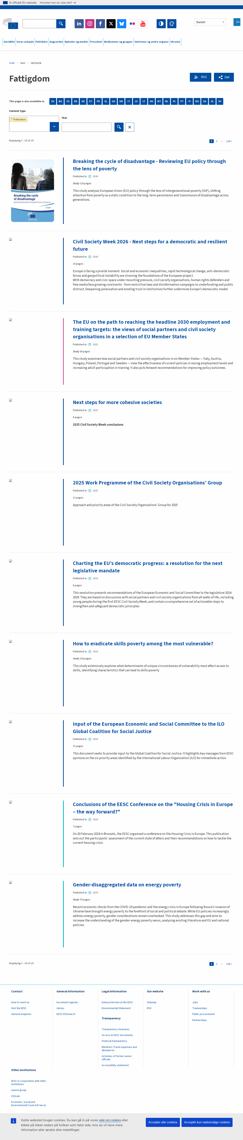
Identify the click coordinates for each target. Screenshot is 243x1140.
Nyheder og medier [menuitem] (76, 42)
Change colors (171, 23)
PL (174, 101)
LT (144, 101)
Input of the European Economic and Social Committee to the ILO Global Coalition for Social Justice (148, 727)
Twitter (111, 23)
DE (83, 101)
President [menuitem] (96, 42)
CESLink (15, 1096)
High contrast (161, 23)
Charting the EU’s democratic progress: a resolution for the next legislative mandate (147, 566)
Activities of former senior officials (117, 1057)
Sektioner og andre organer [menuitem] (151, 42)
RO (197, 101)
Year (64, 118)
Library (60, 1008)
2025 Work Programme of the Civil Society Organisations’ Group (147, 483)
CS (67, 101)
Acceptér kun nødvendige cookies (207, 1122)
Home (12, 63)
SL (212, 101)
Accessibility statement (115, 1065)
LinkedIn (79, 23)
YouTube (143, 23)
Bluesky (121, 23)
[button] (224, 77)
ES (52, 101)
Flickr (132, 23)
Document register (67, 1002)
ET (90, 101)
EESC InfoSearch (66, 1014)
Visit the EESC (19, 1008)
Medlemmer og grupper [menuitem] (118, 42)
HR (121, 101)
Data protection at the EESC (117, 1002)
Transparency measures (115, 1029)
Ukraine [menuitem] (175, 42)
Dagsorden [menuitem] (56, 42)
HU (151, 101)
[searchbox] (34, 127)
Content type (17, 111)
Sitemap (151, 1002)
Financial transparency (114, 1041)
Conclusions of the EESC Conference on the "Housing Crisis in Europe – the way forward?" (153, 808)
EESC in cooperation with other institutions (28, 1082)
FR (98, 101)
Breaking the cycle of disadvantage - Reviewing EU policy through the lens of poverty (149, 164)
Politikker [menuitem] (42, 42)
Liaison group (18, 1090)
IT (129, 101)
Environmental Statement (116, 1008)
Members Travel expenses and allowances (119, 1048)
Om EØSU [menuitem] (9, 42)
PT (182, 101)
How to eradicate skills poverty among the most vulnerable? (143, 643)
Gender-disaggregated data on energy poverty (127, 884)
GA (113, 101)
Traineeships (199, 1008)
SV (219, 101)
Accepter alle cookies (162, 1122)
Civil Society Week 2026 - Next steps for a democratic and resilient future (150, 245)
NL (166, 101)
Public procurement (203, 1014)
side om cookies (110, 1120)
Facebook (100, 23)
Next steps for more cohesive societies (117, 402)
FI (190, 101)
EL (106, 101)
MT (159, 101)
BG (60, 101)
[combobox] (34, 124)
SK (204, 101)
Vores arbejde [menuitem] (25, 42)
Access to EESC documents (117, 1035)
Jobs (195, 1002)
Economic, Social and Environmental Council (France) (29, 1103)
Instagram (89, 23)
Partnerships (199, 1020)
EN (75, 101)
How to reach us (20, 1002)
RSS (203, 77)
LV (136, 101)
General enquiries (21, 1014)
